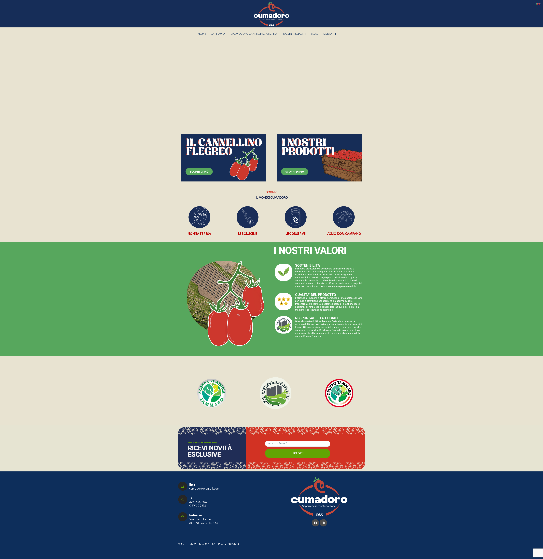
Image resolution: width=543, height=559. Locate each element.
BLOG (314, 34)
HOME (202, 34)
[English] (539, 4)
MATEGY (210, 544)
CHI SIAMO (218, 34)
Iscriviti (298, 453)
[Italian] (537, 4)
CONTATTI (329, 34)
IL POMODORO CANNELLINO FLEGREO (253, 34)
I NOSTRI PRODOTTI (294, 34)
